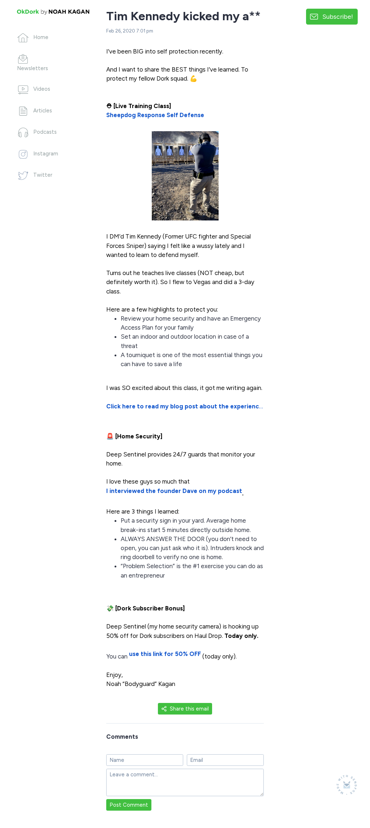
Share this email (189, 708)
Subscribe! (337, 16)
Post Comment (128, 805)
